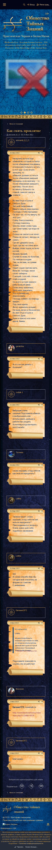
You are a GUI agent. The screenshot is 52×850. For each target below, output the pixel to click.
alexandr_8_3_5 (14, 135)
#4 (42, 465)
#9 (42, 753)
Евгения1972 (21, 610)
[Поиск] (24, 4)
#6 (42, 568)
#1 (42, 153)
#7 (42, 623)
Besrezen (20, 689)
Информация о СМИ (8, 828)
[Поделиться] (39, 152)
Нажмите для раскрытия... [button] (27, 651)
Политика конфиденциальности (31, 843)
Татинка (19, 452)
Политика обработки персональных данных (23, 820)
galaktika (20, 346)
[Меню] (4, 4)
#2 (42, 359)
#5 (42, 511)
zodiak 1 (19, 392)
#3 (42, 405)
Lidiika (18, 498)
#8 (42, 701)
